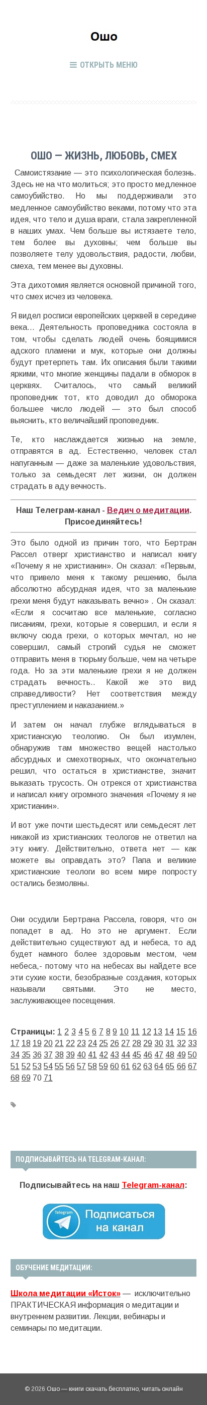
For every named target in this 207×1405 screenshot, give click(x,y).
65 (169, 1066)
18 (26, 1043)
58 (92, 1066)
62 (136, 1066)
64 (158, 1066)
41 (92, 1054)
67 (192, 1066)
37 (48, 1054)
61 (125, 1066)
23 (81, 1043)
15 (180, 1031)
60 (114, 1066)
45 (136, 1054)
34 (15, 1054)
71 (48, 1078)
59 (103, 1066)
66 (181, 1066)
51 (15, 1066)
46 (147, 1054)
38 (59, 1054)
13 (157, 1031)
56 (70, 1066)
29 (147, 1043)
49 (181, 1054)
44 (125, 1054)
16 (192, 1031)
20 (48, 1043)
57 (81, 1066)
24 (92, 1043)
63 (147, 1066)
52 (26, 1066)
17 (15, 1043)
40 (81, 1054)
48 (169, 1054)
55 (59, 1066)
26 (114, 1043)
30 (158, 1043)
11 (135, 1031)
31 (169, 1043)
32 (181, 1043)
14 (169, 1031)
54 (48, 1066)
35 (26, 1054)
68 (15, 1078)
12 (146, 1031)
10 (124, 1031)
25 (103, 1043)
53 (37, 1066)
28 (136, 1043)
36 (37, 1054)
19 (37, 1043)
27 (125, 1043)
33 (192, 1043)
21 (59, 1043)
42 (103, 1054)
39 (70, 1054)
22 (70, 1043)
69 (26, 1078)
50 (192, 1054)
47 (158, 1054)
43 (114, 1054)
